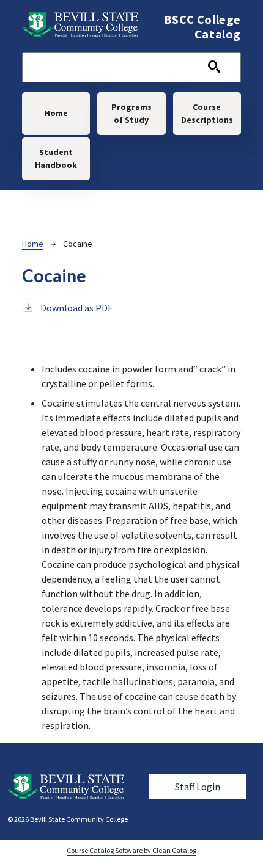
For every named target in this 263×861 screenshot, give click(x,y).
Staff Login (197, 786)
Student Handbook (56, 158)
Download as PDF (76, 308)
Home (56, 112)
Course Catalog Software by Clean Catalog (131, 850)
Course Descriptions (207, 113)
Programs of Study (131, 113)
